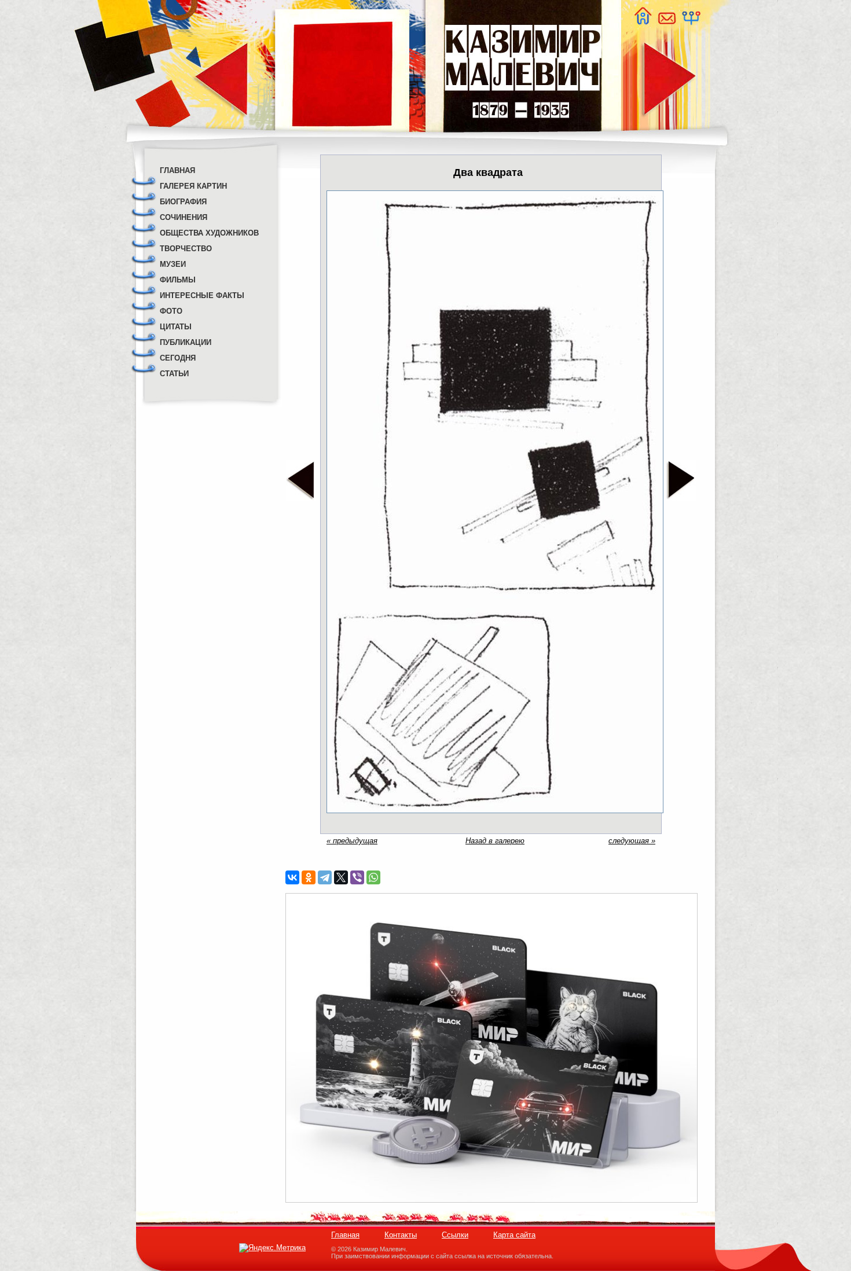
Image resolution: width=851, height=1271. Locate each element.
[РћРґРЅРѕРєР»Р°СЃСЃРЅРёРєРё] (309, 877)
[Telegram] (325, 877)
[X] (341, 877)
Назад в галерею (494, 840)
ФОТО (171, 311)
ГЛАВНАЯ (177, 170)
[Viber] (357, 877)
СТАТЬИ (174, 373)
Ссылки (455, 1234)
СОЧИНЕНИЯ (183, 217)
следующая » (631, 840)
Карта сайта (514, 1234)
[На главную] (642, 21)
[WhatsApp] (373, 877)
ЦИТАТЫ (176, 326)
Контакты (400, 1234)
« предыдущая (352, 840)
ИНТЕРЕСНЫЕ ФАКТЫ (202, 295)
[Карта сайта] (690, 21)
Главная (345, 1234)
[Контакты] (666, 21)
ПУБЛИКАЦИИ (185, 342)
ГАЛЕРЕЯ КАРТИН (193, 186)
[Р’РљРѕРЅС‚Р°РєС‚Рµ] (292, 877)
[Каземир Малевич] (522, 139)
